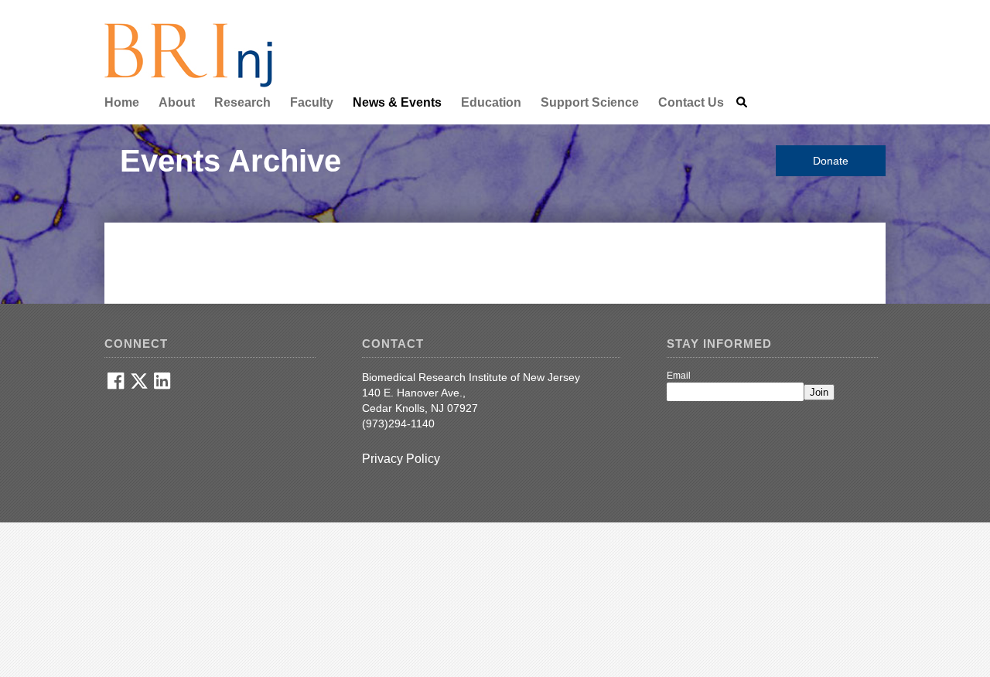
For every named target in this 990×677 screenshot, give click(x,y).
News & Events (397, 102)
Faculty (311, 102)
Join (819, 392)
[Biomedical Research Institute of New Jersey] (188, 83)
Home (121, 102)
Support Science (590, 102)
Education (491, 102)
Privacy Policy (401, 458)
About (177, 102)
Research (242, 102)
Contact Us (691, 102)
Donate (830, 161)
